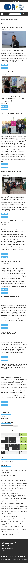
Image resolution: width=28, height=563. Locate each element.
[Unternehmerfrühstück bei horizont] (14, 39)
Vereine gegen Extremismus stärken (12, 113)
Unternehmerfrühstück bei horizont (11, 27)
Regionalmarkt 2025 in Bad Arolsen (11, 72)
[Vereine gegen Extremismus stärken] (14, 125)
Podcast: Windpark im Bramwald (10, 261)
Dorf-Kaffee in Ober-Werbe (19, 498)
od (9, 29)
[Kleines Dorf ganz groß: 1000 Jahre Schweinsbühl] (14, 185)
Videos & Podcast (4, 68)
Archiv (3, 550)
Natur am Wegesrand (22, 483)
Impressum (5, 547)
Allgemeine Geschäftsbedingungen (10, 542)
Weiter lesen (4, 64)
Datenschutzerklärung (7, 543)
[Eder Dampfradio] (2, 13)
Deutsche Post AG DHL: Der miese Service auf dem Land (13, 221)
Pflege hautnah (20, 469)
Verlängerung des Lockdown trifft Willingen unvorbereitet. (11, 333)
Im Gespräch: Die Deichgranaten (10, 296)
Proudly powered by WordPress (8, 559)
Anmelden (3, 416)
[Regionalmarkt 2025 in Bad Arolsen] (14, 84)
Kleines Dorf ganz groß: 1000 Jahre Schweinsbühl (11, 172)
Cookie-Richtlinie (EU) (6, 418)
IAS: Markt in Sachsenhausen (20, 506)
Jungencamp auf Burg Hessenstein (9, 519)
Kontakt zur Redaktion (7, 548)
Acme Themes (14, 560)
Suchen (15, 426)
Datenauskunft (5, 545)
